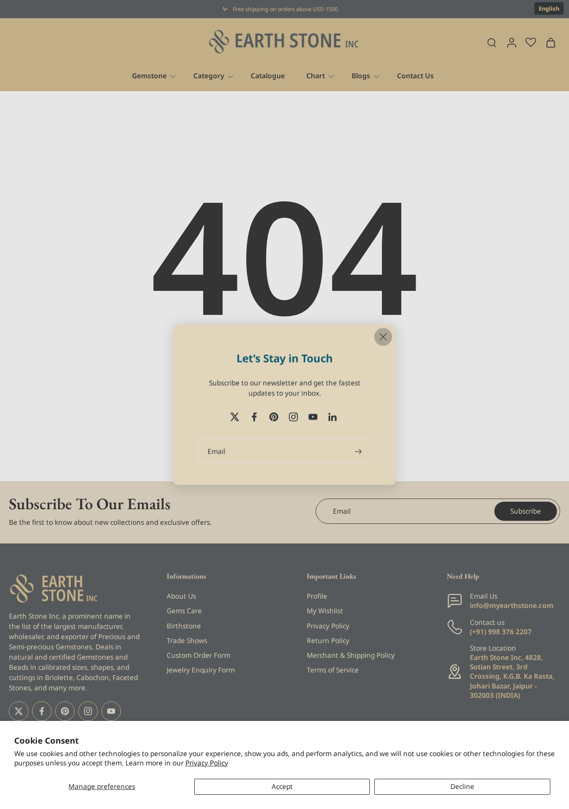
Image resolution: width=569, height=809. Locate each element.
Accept (282, 786)
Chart (315, 75)
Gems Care (184, 611)
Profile (317, 596)
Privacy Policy (206, 763)
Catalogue (268, 75)
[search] (491, 42)
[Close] (383, 337)
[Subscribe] (359, 451)
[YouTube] (111, 710)
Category (208, 75)
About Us (181, 596)
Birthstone (184, 625)
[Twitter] (18, 710)
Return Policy (328, 640)
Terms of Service (333, 670)
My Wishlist (325, 611)
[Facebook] (42, 710)
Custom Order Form (198, 655)
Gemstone (149, 75)
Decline (462, 786)
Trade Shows (187, 640)
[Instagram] (88, 710)
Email (216, 451)
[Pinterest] (65, 710)
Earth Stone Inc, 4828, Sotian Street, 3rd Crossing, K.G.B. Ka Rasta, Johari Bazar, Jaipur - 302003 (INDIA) (512, 676)
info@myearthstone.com (511, 605)
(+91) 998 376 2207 (501, 631)
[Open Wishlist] (531, 42)
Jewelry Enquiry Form (201, 670)
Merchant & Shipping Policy (351, 655)
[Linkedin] (332, 417)
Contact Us (415, 75)
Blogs (361, 75)
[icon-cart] (550, 42)
